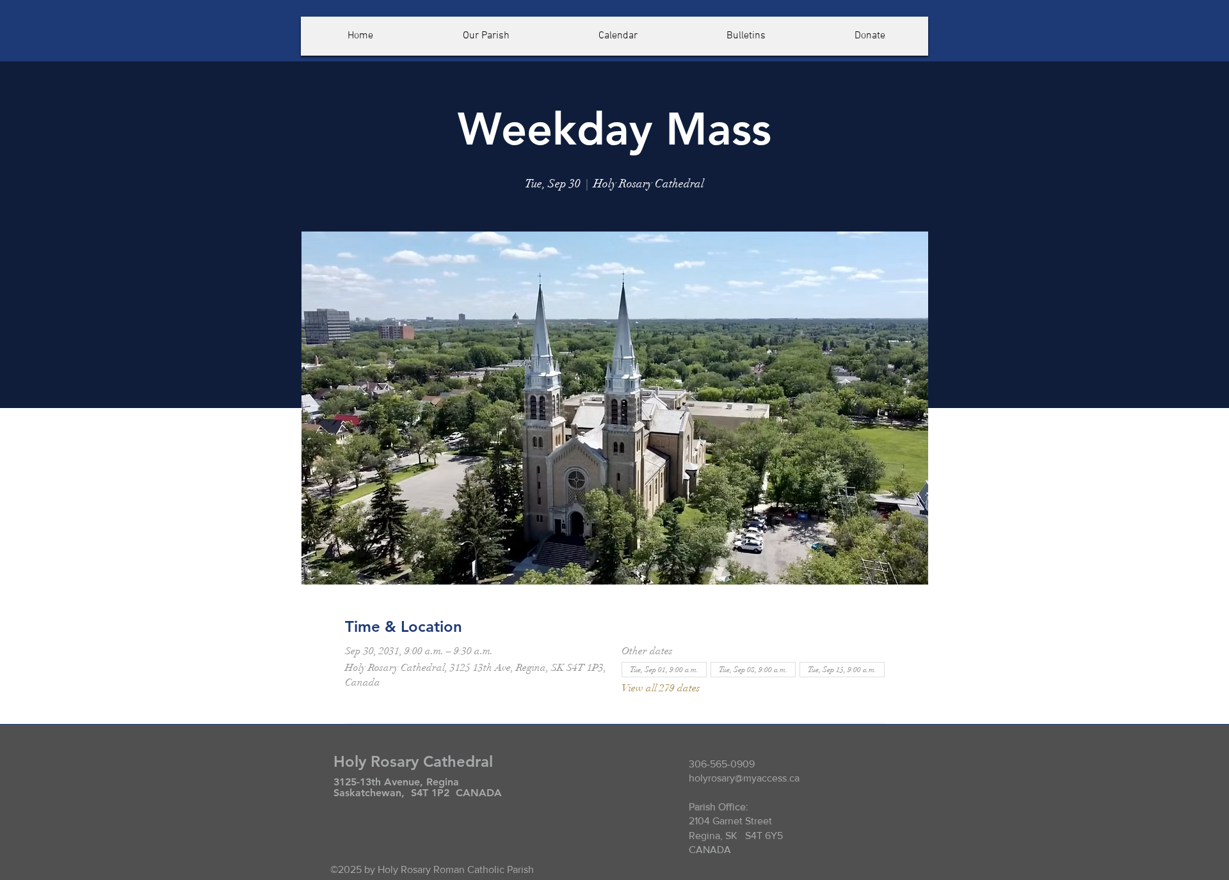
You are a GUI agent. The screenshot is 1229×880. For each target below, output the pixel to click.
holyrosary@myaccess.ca (744, 778)
